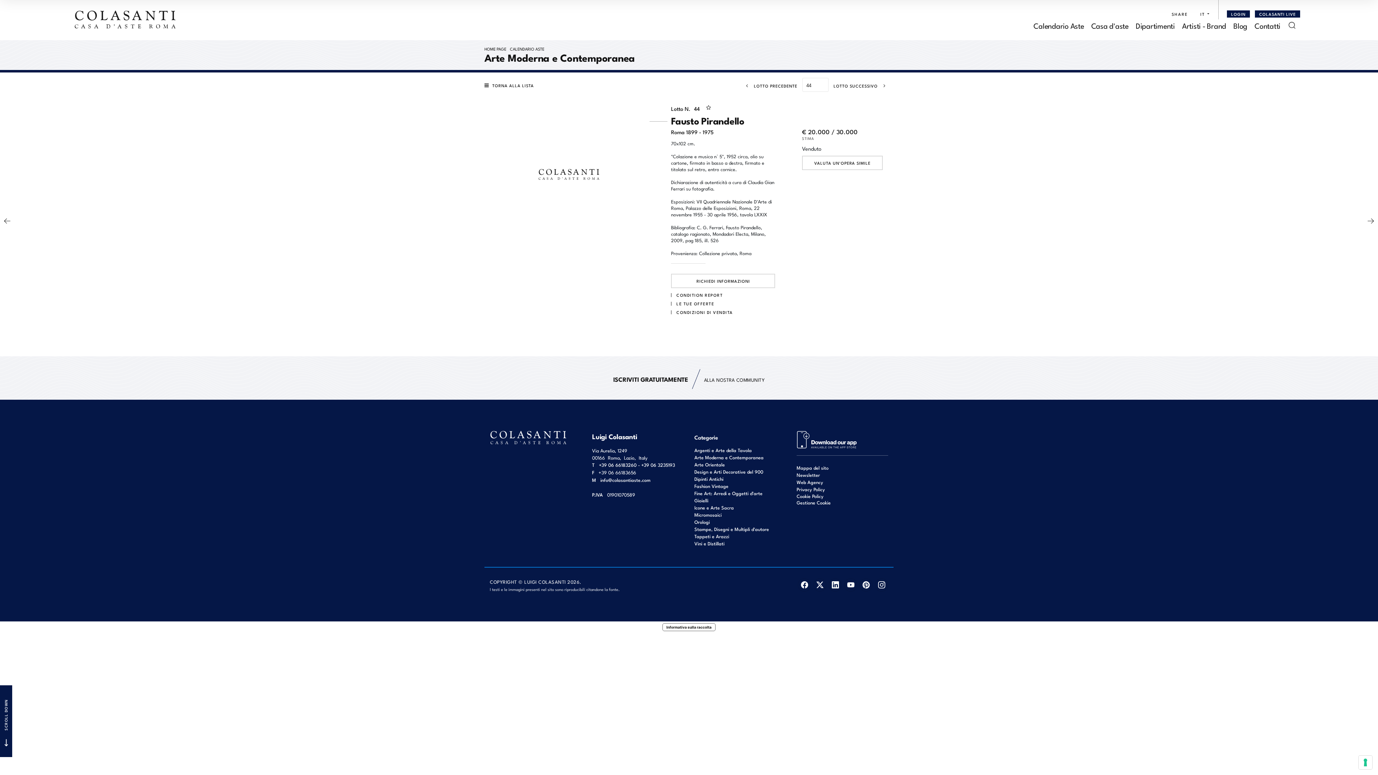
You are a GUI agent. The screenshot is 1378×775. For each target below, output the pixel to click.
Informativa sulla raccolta (689, 627)
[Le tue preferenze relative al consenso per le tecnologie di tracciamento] (1365, 762)
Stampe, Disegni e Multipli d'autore (731, 529)
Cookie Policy (810, 496)
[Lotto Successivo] (1371, 221)
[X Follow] (819, 585)
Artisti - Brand (1204, 25)
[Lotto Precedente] (7, 221)
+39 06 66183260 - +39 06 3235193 (637, 464)
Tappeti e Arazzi (711, 536)
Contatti (1267, 25)
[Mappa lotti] (827, 439)
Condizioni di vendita (704, 312)
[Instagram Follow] (881, 585)
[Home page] (125, 19)
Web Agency (810, 482)
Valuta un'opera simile (842, 163)
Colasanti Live (1277, 14)
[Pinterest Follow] (866, 585)
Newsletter (808, 474)
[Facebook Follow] (804, 585)
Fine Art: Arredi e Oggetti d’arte (728, 493)
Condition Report (699, 295)
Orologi (702, 521)
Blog (1240, 25)
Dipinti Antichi (708, 478)
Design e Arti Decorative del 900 (728, 471)
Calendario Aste (1059, 25)
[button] (1203, 14)
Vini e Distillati (709, 543)
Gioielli (701, 500)
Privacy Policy (811, 489)
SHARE (1180, 14)
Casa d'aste (1110, 25)
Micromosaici (708, 514)
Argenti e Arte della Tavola (723, 450)
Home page (495, 49)
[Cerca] (1292, 25)
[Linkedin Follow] (835, 585)
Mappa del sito (813, 467)
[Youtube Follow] (850, 585)
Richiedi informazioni (723, 281)
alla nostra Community (689, 379)
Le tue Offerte (695, 303)
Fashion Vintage (711, 486)
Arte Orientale (709, 464)
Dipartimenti (1155, 25)
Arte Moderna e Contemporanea (729, 457)
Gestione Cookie (814, 502)
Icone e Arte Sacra (714, 507)
